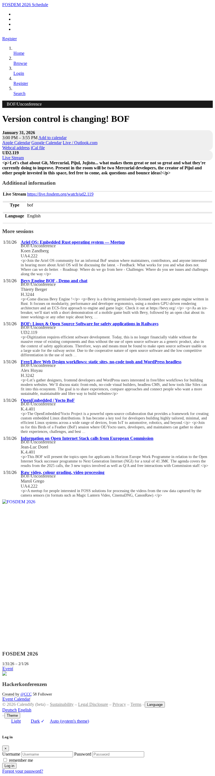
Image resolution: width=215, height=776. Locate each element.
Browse (20, 63)
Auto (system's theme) (65, 721)
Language (155, 705)
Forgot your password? (22, 771)
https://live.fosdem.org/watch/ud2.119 (60, 194)
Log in (9, 766)
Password (82, 754)
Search (19, 93)
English (24, 710)
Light (16, 721)
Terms (135, 704)
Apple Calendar (16, 142)
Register (9, 38)
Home (18, 53)
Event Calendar (16, 699)
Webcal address (16, 147)
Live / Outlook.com (80, 142)
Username (11, 754)
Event (8, 668)
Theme (12, 715)
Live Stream (13, 157)
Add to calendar (52, 137)
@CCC (26, 694)
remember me (21, 760)
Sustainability (62, 704)
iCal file (38, 147)
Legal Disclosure (93, 704)
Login (18, 73)
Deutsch (9, 710)
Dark (35, 721)
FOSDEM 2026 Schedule (25, 4)
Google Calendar (46, 142)
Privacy (119, 704)
